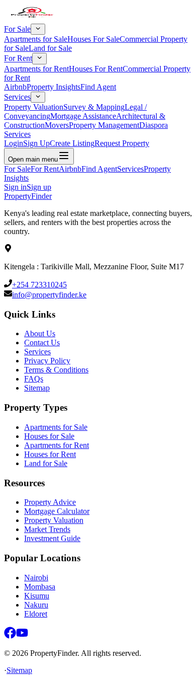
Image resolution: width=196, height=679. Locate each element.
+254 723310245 (39, 284)
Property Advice (50, 502)
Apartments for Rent (36, 68)
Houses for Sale (49, 436)
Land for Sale (50, 48)
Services (17, 97)
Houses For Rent (96, 68)
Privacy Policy (47, 360)
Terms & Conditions (56, 369)
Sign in (15, 187)
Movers (57, 125)
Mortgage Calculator (56, 511)
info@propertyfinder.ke (49, 294)
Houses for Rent (50, 454)
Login (13, 143)
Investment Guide (52, 538)
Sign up (39, 187)
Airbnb (15, 87)
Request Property (121, 143)
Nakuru (36, 604)
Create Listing (72, 143)
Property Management (104, 125)
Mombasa (39, 586)
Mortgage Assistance (83, 116)
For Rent (18, 58)
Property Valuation (33, 107)
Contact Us (42, 342)
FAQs (33, 378)
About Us (39, 333)
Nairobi (36, 577)
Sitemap (37, 388)
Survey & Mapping (94, 107)
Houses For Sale (93, 39)
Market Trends (47, 529)
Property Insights (53, 87)
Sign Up (36, 143)
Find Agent (98, 87)
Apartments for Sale (35, 39)
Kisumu (36, 595)
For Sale (17, 29)
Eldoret (35, 614)
